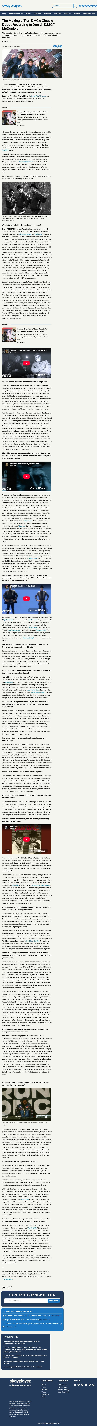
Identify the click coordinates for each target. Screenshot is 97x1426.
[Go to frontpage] (12, 6)
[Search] (75, 6)
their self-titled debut (26, 162)
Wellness (47, 14)
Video (66, 14)
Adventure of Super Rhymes (41, 885)
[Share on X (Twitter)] (57, 46)
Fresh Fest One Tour (33, 941)
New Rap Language (14, 630)
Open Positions (63, 1392)
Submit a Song (63, 1390)
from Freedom (32, 620)
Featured (37, 14)
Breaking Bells (41, 630)
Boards (77, 14)
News (28, 14)
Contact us (62, 1385)
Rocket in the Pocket (38, 693)
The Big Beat (32, 558)
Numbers (22, 526)
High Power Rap (8, 620)
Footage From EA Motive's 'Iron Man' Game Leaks (26, 1320)
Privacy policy (63, 1387)
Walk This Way (32, 1228)
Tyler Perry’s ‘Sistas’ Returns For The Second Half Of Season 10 (31, 1316)
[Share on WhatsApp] (60, 46)
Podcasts (45, 1394)
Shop (4, 14)
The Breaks (38, 234)
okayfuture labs (89, 14)
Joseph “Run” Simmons (38, 96)
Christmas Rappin (25, 234)
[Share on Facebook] (54, 46)
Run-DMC (5, 150)
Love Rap (16, 885)
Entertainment (14, 14)
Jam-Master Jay (32, 690)
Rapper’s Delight (28, 638)
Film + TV (44, 1390)
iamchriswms (8, 1279)
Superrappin (33, 628)
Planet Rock (28, 521)
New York (57, 14)
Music (43, 1387)
